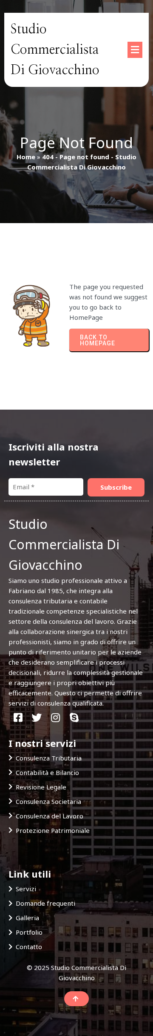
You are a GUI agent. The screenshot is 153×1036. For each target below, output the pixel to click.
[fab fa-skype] (74, 717)
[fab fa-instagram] (55, 717)
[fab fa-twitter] (36, 717)
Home (26, 156)
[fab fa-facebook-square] (18, 717)
